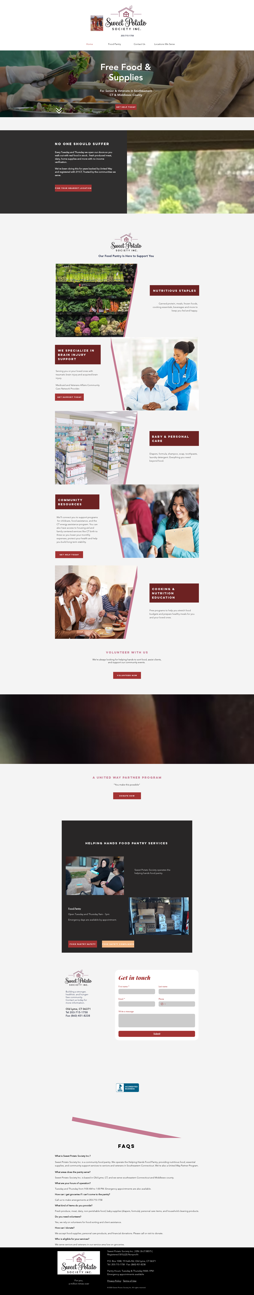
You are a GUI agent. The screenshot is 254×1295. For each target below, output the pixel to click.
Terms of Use (129, 1280)
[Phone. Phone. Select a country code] (163, 1004)
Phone (161, 999)
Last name (163, 986)
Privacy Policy (114, 1280)
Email (121, 999)
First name (123, 986)
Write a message (126, 1011)
